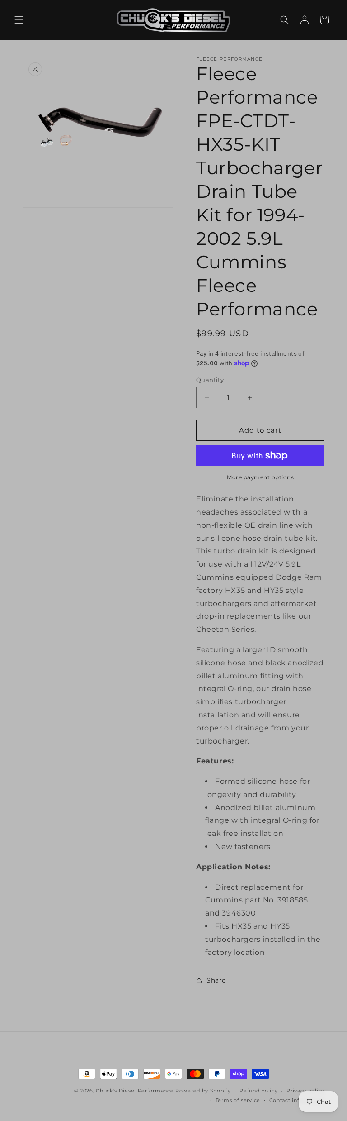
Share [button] (216, 980)
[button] (19, 20)
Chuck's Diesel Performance (135, 1091)
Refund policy (258, 1091)
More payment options (260, 477)
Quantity (210, 379)
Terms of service (238, 1100)
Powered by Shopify (203, 1091)
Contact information (296, 1100)
